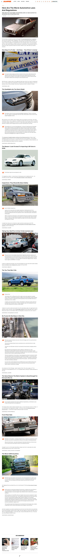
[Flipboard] (39, 1)
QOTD (3, 5)
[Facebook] (35, 1)
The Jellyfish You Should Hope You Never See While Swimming (24, 548)
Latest (15, 1)
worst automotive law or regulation (29, 39)
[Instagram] (45, 1)
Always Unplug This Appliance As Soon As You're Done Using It (15, 548)
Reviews (23, 1)
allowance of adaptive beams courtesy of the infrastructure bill (16, 137)
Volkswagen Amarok (20, 309)
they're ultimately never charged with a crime (11, 264)
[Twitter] (41, 1)
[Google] (47, 1)
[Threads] (43, 1)
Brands (27, 1)
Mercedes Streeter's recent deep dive (24, 177)
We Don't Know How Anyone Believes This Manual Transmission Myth (5, 548)
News (18, 1)
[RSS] (49, 1)
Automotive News (9, 511)
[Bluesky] (37, 1)
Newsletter (55, 1)
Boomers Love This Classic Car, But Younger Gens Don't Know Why (34, 548)
